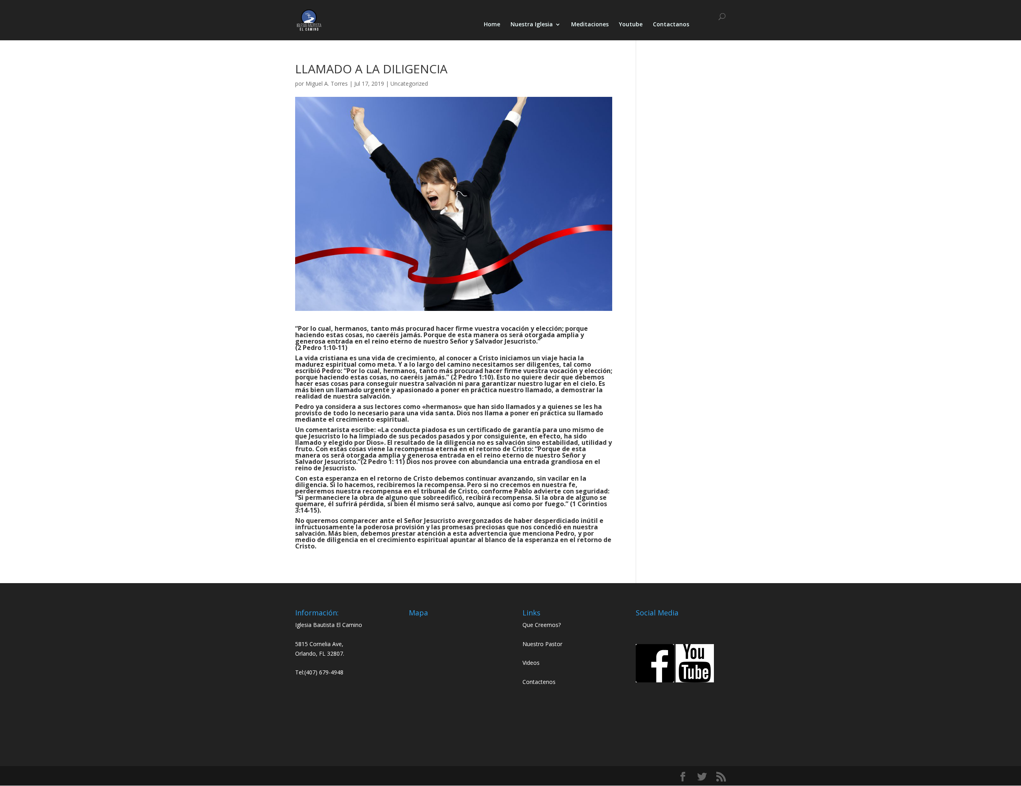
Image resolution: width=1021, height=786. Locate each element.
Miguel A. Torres (327, 83)
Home (492, 25)
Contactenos (539, 682)
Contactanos (671, 25)
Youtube (631, 25)
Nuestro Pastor (542, 644)
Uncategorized (409, 83)
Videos (531, 662)
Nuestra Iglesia (531, 25)
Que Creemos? (541, 625)
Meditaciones (590, 25)
